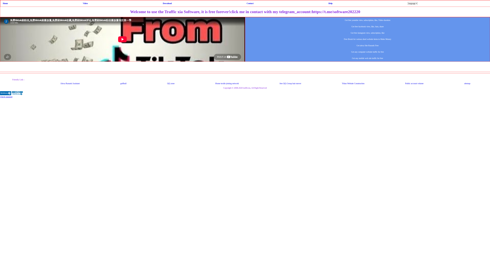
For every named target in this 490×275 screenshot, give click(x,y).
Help (330, 3)
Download (167, 3)
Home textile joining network (227, 83)
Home (5, 3)
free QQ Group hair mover (290, 83)
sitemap (467, 83)
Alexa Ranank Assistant (70, 83)
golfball (123, 83)
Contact (250, 3)
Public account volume (414, 83)
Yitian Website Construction (353, 83)
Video (85, 3)
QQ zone (171, 83)
